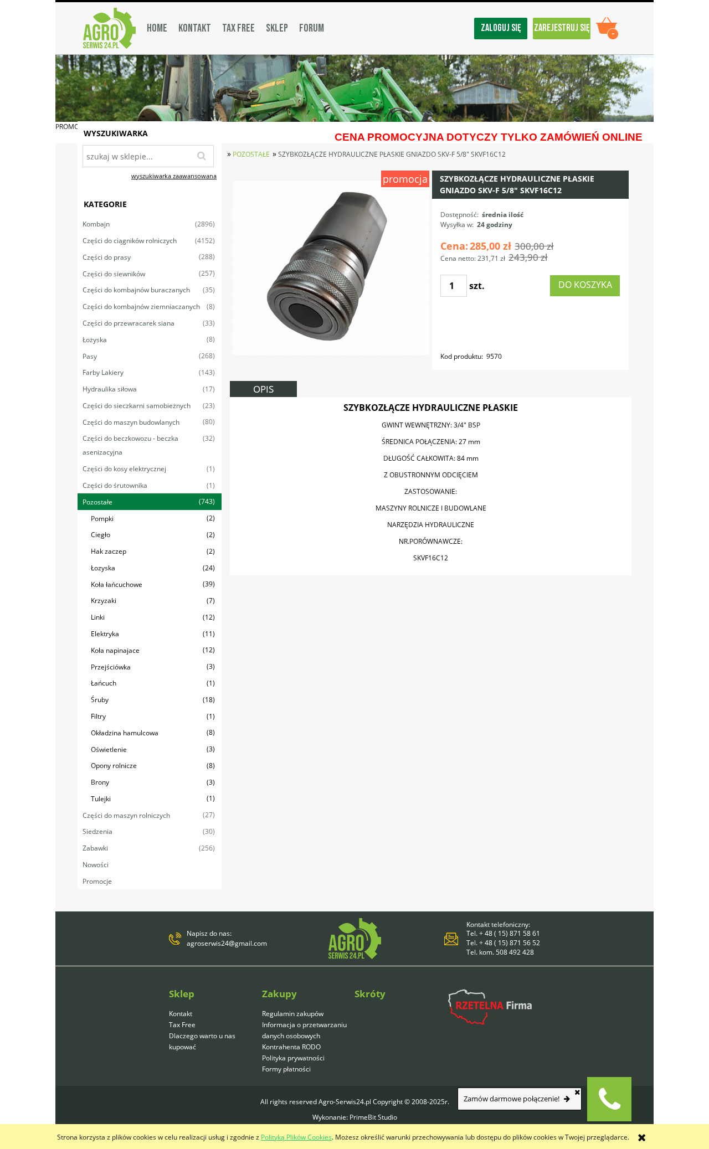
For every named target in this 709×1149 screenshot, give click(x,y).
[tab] (263, 389)
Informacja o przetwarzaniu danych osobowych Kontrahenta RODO (304, 1036)
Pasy (90, 356)
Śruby (100, 699)
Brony (100, 782)
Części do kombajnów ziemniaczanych (141, 306)
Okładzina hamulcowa (124, 733)
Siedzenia (97, 831)
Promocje (97, 881)
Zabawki (95, 848)
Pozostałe (97, 502)
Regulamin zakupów (292, 1013)
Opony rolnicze (114, 765)
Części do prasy (107, 257)
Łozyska (103, 568)
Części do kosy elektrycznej (124, 468)
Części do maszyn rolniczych (126, 815)
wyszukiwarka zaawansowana (174, 176)
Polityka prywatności (293, 1058)
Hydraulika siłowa (110, 389)
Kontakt (180, 1013)
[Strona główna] (109, 28)
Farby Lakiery (103, 372)
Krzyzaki (103, 600)
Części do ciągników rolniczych (130, 240)
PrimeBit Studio (373, 1117)
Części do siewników (114, 274)
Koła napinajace (115, 650)
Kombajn (96, 224)
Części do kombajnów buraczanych (136, 290)
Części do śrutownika (115, 485)
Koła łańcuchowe (116, 584)
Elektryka (105, 633)
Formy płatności (286, 1069)
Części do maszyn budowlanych (131, 422)
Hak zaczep (108, 551)
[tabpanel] (430, 486)
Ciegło (100, 534)
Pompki (102, 518)
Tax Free (182, 1024)
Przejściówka (111, 667)
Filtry (98, 716)
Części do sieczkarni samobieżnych (137, 405)
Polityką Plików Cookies (296, 1137)
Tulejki (101, 798)
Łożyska (95, 339)
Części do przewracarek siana (128, 323)
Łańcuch (103, 683)
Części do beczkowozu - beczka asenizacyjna (130, 445)
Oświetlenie (109, 749)
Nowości (96, 864)
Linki (98, 617)
